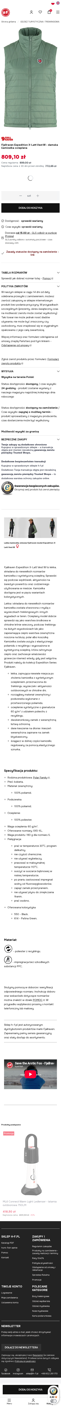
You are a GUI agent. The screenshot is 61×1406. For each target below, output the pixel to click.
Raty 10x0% (38, 1258)
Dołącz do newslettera (21, 1347)
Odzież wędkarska (41, 1301)
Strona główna (8, 21)
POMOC (38, 1000)
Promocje (36, 1280)
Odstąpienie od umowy (15, 345)
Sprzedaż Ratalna (40, 1275)
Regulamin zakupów (42, 1246)
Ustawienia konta (9, 1302)
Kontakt (5, 1257)
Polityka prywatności (42, 1263)
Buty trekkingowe (40, 1296)
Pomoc (47, 278)
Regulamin (38, 1355)
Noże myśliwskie (40, 1311)
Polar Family (40, 777)
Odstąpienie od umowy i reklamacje (44, 1268)
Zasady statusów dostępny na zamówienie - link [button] (32, 253)
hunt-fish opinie (9, 1247)
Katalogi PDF (7, 1243)
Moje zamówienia (9, 1297)
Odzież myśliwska (41, 1306)
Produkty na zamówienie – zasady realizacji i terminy (45, 1252)
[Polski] (53, 3)
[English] (58, 3)
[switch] (53, 1401)
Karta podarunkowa (41, 1316)
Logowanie (6, 1292)
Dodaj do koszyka (30, 208)
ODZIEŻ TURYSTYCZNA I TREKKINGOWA (39, 21)
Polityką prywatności (25, 1361)
